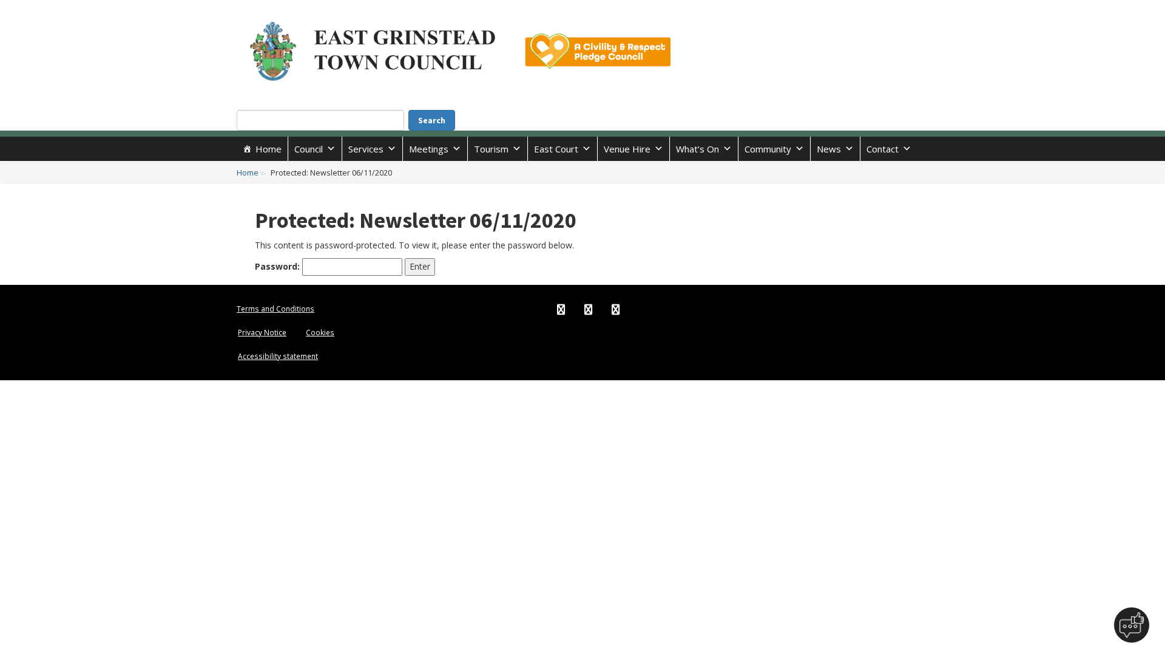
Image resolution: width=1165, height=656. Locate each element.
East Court (556, 149)
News (829, 149)
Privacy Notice (262, 332)
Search (431, 120)
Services (365, 149)
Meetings (428, 149)
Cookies (320, 332)
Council (308, 149)
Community (768, 149)
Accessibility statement (278, 356)
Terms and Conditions (275, 308)
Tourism (491, 149)
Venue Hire (627, 149)
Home (268, 149)
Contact (882, 149)
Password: (278, 266)
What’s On (697, 149)
